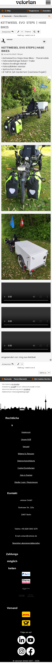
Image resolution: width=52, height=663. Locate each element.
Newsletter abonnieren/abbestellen (26, 543)
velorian (9, 39)
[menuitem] (7, 11)
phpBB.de (27, 389)
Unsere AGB (26, 439)
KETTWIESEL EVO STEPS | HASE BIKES (23, 24)
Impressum (26, 432)
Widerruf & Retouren (26, 454)
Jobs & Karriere (26, 475)
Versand (26, 447)
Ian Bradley (15, 384)
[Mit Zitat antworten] (44, 41)
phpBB (13, 387)
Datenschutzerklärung (26, 461)
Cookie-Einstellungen (26, 468)
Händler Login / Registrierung (26, 482)
